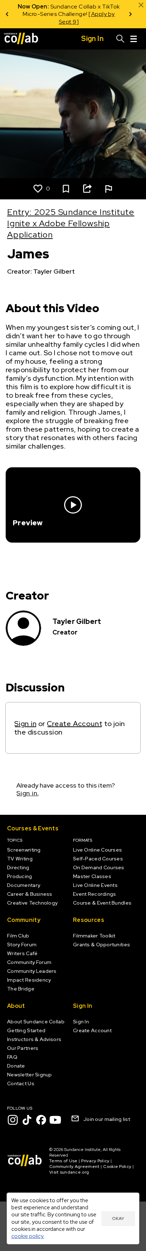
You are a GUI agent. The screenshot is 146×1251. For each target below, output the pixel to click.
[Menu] (133, 38)
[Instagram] (12, 1120)
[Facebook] (41, 1120)
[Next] (130, 14)
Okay (118, 1218)
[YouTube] (55, 1120)
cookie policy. (27, 1236)
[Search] (120, 38)
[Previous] (7, 14)
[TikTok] (27, 1120)
